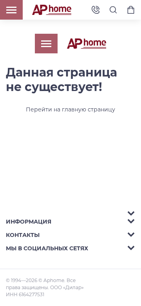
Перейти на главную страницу (70, 109)
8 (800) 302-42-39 (95, 10)
